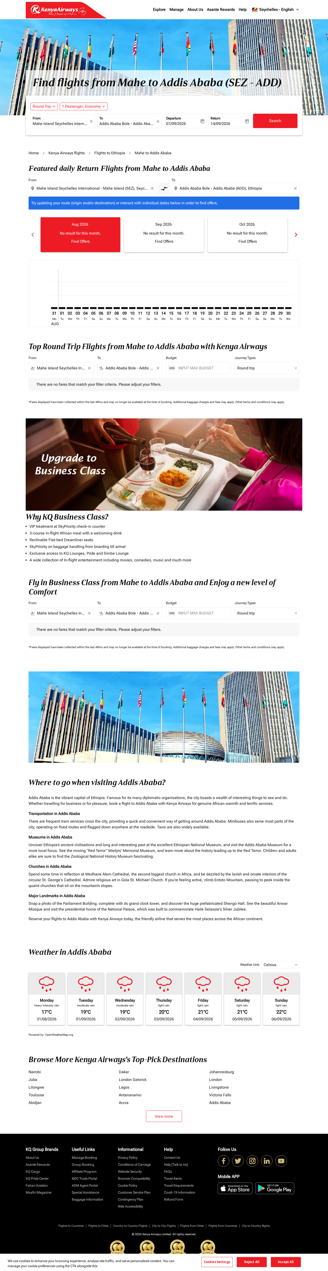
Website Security (130, 1171)
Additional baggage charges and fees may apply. (204, 402)
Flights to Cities (98, 1226)
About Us (195, 9)
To (101, 118)
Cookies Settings (217, 1262)
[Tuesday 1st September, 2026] (62, 308)
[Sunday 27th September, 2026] (265, 308)
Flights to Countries (71, 1226)
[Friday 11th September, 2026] (140, 308)
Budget (171, 358)
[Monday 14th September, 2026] (163, 308)
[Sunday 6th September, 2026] (101, 308)
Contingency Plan (130, 1199)
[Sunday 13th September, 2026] (155, 308)
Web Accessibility (130, 1206)
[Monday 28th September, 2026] (273, 308)
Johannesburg (221, 1072)
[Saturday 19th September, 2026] (202, 308)
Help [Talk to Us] (176, 1164)
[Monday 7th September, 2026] (109, 308)
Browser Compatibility (134, 1178)
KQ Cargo (33, 1171)
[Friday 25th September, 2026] (249, 308)
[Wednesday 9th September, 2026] (124, 308)
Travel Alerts (173, 1178)
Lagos (124, 1087)
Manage (177, 9)
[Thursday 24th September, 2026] (241, 308)
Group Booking (83, 1164)
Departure (173, 118)
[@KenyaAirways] (238, 1161)
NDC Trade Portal (84, 1178)
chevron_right (295, 234)
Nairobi (35, 1072)
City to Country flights (256, 1226)
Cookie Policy (127, 1185)
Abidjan (35, 1102)
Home (34, 153)
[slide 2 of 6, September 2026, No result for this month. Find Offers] (164, 234)
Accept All (286, 1262)
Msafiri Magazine (38, 1192)
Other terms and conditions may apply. (260, 402)
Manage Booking (84, 1157)
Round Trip (42, 106)
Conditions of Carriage (134, 1164)
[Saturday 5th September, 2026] (93, 308)
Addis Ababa (220, 1102)
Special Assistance (85, 1192)
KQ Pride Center (37, 1178)
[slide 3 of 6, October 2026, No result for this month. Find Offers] (247, 234)
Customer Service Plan (134, 1192)
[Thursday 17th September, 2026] (187, 308)
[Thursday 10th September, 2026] (132, 308)
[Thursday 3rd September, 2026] (77, 308)
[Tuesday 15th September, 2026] (171, 308)
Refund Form (173, 1199)
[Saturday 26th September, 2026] (257, 308)
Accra (123, 1102)
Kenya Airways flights (67, 153)
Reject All (251, 1262)
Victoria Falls (220, 1095)
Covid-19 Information (179, 1192)
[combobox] (60, 124)
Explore (159, 9)
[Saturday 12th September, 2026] (148, 308)
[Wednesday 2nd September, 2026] (70, 308)
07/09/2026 (176, 123)
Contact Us (172, 1157)
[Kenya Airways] (223, 1161)
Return (215, 118)
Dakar (124, 1072)
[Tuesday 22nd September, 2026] (226, 308)
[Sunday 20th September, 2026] (210, 308)
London (215, 1079)
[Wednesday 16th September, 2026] (179, 308)
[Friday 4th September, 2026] (85, 308)
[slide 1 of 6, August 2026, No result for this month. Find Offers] (80, 234)
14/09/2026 (220, 123)
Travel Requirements (179, 1185)
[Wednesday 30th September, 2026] (288, 308)
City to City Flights (164, 1226)
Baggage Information (87, 1199)
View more (164, 1116)
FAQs (168, 1171)
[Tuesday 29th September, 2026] (280, 308)
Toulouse (36, 1095)
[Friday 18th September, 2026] (195, 308)
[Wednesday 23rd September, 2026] (234, 308)
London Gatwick (132, 1079)
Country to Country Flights (130, 1226)
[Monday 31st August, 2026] (54, 308)
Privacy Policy (127, 1157)
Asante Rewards (221, 9)
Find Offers (80, 241)
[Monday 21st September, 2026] (218, 308)
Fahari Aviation (37, 1185)
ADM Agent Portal (85, 1185)
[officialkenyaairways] (252, 1161)
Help (243, 9)
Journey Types (245, 358)
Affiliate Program (84, 1171)
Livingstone (219, 1087)
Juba (33, 1079)
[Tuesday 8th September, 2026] (117, 308)
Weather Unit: (250, 965)
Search (275, 120)
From (37, 118)
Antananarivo (130, 1095)
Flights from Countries (222, 1226)
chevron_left (32, 234)
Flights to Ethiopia (109, 153)
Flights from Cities (192, 1226)
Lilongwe (36, 1087)
